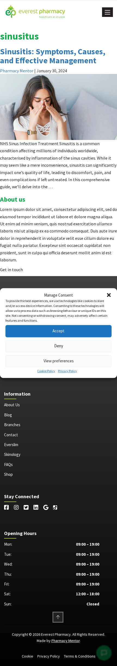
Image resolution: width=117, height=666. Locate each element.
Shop (8, 474)
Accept (58, 331)
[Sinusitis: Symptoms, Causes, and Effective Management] (58, 106)
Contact (11, 434)
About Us (12, 404)
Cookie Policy (46, 371)
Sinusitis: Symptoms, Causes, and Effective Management (52, 55)
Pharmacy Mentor (16, 70)
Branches (12, 424)
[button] (109, 295)
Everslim (11, 444)
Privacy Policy (67, 371)
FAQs (8, 464)
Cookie (27, 656)
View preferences (59, 361)
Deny (58, 346)
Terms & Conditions (80, 656)
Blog (8, 414)
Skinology (12, 454)
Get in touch (11, 269)
